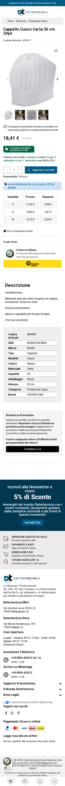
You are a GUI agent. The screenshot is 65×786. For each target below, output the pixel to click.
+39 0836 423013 (21, 672)
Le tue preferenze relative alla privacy (31, 702)
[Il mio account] (40, 781)
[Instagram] (12, 713)
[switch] (7, 768)
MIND (43, 773)
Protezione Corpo (37, 389)
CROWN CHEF (35, 394)
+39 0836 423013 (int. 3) (25, 560)
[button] (7, 79)
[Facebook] (6, 713)
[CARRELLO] (54, 781)
